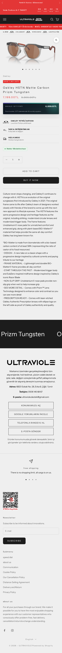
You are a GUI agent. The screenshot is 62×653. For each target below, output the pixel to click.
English (30, 639)
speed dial (7, 557)
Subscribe (14, 541)
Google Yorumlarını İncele (31, 414)
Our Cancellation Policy (14, 577)
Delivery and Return (12, 587)
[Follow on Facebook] (4, 630)
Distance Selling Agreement (16, 582)
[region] (31, 466)
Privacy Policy (9, 592)
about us (7, 562)
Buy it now (31, 180)
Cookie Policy (9, 572)
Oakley (7, 76)
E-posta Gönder (31, 431)
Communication (10, 567)
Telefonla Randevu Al (31, 423)
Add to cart (31, 171)
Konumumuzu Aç (31, 405)
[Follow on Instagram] (12, 630)
